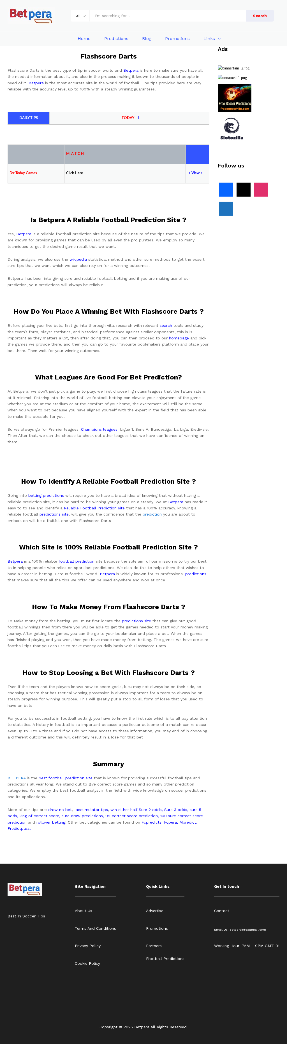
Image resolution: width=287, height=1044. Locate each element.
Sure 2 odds (150, 809)
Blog (146, 38)
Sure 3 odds (175, 809)
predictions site (54, 514)
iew (197, 173)
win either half (123, 809)
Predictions (116, 38)
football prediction (76, 561)
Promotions (177, 38)
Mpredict (187, 822)
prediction (152, 514)
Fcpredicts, (152, 822)
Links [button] (209, 38)
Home (84, 38)
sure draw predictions (82, 816)
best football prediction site (65, 778)
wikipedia (78, 259)
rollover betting (50, 822)
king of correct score (39, 816)
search (166, 325)
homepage (179, 338)
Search (260, 15)
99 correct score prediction (131, 816)
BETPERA (17, 778)
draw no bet (60, 809)
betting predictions (46, 495)
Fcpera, (171, 822)
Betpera (130, 70)
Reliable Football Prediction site (94, 508)
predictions (195, 574)
